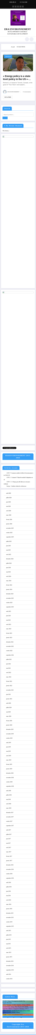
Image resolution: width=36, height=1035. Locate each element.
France (28, 1010)
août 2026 (8, 493)
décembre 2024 (9, 559)
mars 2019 (8, 760)
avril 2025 (8, 554)
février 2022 (9, 681)
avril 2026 (8, 510)
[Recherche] (27, 39)
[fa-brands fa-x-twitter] (15, 6)
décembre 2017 (9, 812)
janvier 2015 (9, 957)
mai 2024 (8, 572)
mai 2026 (8, 506)
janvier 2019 (9, 768)
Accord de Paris (6, 1006)
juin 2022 (8, 664)
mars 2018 (8, 808)
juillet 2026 (9, 497)
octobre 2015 (9, 922)
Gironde (14, 1012)
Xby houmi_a (5, 130)
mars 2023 (8, 628)
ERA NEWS (25, 1006)
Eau (24, 1001)
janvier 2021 (9, 699)
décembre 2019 (9, 729)
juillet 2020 (9, 707)
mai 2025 (8, 550)
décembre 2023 (9, 594)
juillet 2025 (9, 541)
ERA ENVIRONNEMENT (17, 29)
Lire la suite (7, 97)
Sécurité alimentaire (7, 1002)
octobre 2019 (9, 738)
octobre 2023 (9, 602)
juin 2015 (8, 939)
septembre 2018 (10, 786)
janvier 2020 (9, 725)
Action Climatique (6, 1004)
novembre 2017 (10, 817)
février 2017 (9, 856)
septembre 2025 (10, 537)
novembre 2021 (10, 690)
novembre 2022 (10, 646)
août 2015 (8, 930)
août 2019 (8, 742)
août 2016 (8, 882)
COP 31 (28, 1004)
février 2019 (9, 764)
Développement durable (17, 1001)
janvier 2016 (9, 908)
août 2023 (8, 611)
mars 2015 (8, 952)
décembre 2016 (9, 865)
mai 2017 (8, 843)
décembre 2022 (9, 642)
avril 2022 (8, 672)
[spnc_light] (32, 39)
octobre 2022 (9, 650)
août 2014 (8, 974)
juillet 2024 (9, 563)
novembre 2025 (10, 528)
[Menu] (3, 39)
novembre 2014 (10, 965)
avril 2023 (8, 624)
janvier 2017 (9, 860)
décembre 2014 (9, 961)
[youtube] (23, 6)
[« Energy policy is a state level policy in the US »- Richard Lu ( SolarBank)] (18, 62)
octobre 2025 (9, 532)
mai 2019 (8, 751)
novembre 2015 (10, 917)
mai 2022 (8, 668)
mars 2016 (8, 904)
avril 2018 (8, 803)
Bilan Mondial (18, 1006)
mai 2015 (8, 943)
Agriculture (5, 1008)
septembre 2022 (10, 655)
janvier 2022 (9, 685)
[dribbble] (18, 6)
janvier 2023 (9, 637)
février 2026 (9, 519)
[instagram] (20, 6)
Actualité (4, 1001)
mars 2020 (8, 716)
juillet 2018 (9, 795)
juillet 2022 (9, 659)
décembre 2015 (9, 913)
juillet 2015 (9, 935)
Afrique (9, 1001)
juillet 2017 (9, 834)
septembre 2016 (10, 878)
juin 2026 (8, 502)
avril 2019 (8, 755)
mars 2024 (8, 580)
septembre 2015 (10, 926)
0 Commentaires (27, 91)
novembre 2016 (10, 869)
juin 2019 (8, 747)
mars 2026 (8, 515)
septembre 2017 (10, 825)
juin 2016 (8, 891)
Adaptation (19, 1004)
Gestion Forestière (6, 1012)
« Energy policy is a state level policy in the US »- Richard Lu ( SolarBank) (16, 78)
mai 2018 (8, 799)
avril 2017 (8, 847)
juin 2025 (8, 545)
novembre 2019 (10, 734)
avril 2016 (8, 900)
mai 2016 (8, 895)
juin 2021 (8, 694)
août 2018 (8, 790)
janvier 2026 (9, 524)
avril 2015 (8, 948)
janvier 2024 (9, 589)
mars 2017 (8, 852)
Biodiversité (19, 1010)
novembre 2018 (10, 777)
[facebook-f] (13, 6)
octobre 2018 (9, 782)
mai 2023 (8, 620)
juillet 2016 (9, 887)
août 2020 (8, 703)
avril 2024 (8, 576)
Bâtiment (10, 1008)
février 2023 (9, 633)
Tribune (18, 1012)
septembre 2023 (10, 607)
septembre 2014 (10, 970)
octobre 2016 (9, 873)
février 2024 (9, 585)
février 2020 (9, 720)
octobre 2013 (9, 978)
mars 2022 (8, 677)
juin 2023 (8, 615)
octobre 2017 (9, 821)
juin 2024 (8, 567)
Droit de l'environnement (13, 1014)
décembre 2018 (9, 773)
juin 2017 (8, 838)
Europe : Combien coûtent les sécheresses (16, 486)
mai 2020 (8, 712)
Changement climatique (18, 1008)
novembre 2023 (10, 598)
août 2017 (8, 830)
